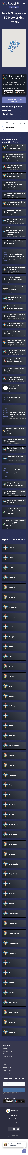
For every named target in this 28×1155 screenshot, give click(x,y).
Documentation (7, 1054)
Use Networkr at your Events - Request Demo (14, 100)
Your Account (7, 1067)
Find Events (14, 1115)
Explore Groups (7, 1056)
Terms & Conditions (9, 1073)
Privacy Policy (7, 1070)
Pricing (5, 1048)
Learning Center (7, 1051)
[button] (14, 48)
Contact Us (14, 1122)
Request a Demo (14, 1119)
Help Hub (6, 1065)
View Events (14, 7)
